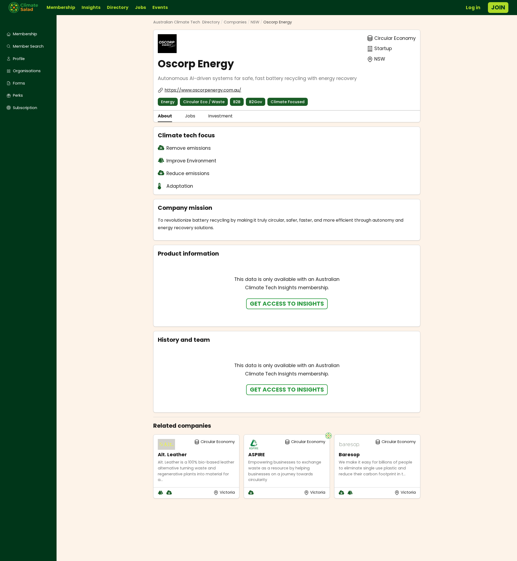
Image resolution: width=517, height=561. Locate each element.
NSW (255, 22)
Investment (220, 116)
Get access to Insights (287, 304)
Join (498, 7)
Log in (473, 7)
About (165, 116)
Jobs (140, 7)
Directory (117, 7)
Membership (61, 7)
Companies (235, 22)
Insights (91, 7)
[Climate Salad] (25, 7)
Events (160, 7)
